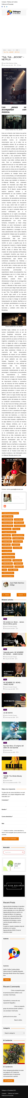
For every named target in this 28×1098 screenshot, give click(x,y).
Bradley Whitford (8, 525)
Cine (20, 65)
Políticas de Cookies (12, 2)
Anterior (7, 594)
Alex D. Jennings (8, 516)
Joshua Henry (18, 541)
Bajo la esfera (18, 1020)
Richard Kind (18, 560)
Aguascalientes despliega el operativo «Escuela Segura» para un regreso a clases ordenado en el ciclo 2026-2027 (14, 908)
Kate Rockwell (7, 547)
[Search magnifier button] (23, 852)
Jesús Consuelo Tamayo (11, 626)
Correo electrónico (7, 816)
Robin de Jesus (8, 563)
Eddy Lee (16, 529)
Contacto (4, 2)
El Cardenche (8, 1080)
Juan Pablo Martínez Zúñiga (10, 63)
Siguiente (20, 594)
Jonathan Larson (18, 538)
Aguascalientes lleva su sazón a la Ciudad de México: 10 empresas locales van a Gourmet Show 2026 (12, 914)
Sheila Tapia (19, 563)
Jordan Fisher (7, 541)
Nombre (4, 809)
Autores (7, 979)
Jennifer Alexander (18, 535)
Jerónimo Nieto (8, 750)
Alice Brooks (19, 519)
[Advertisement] (14, 31)
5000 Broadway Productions (11, 513)
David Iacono (7, 529)
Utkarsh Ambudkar (8, 572)
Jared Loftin (7, 535)
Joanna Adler (7, 538)
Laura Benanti (7, 551)
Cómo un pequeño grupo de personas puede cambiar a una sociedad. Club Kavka (14, 993)
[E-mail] (5, 506)
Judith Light (7, 544)
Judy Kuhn (16, 544)
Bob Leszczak (19, 522)
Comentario (5, 800)
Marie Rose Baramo (9, 557)
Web (3, 823)
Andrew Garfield (8, 522)
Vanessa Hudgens (8, 576)
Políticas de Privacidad (7, 4)
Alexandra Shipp (8, 519)
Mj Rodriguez (7, 560)
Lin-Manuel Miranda (9, 554)
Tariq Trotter (20, 566)
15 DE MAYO (8, 713)
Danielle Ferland (20, 525)
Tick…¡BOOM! (13, 569)
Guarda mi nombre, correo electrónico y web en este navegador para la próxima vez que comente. (14, 832)
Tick (5, 569)
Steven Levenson (8, 566)
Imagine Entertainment (9, 532)
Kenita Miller (18, 547)
